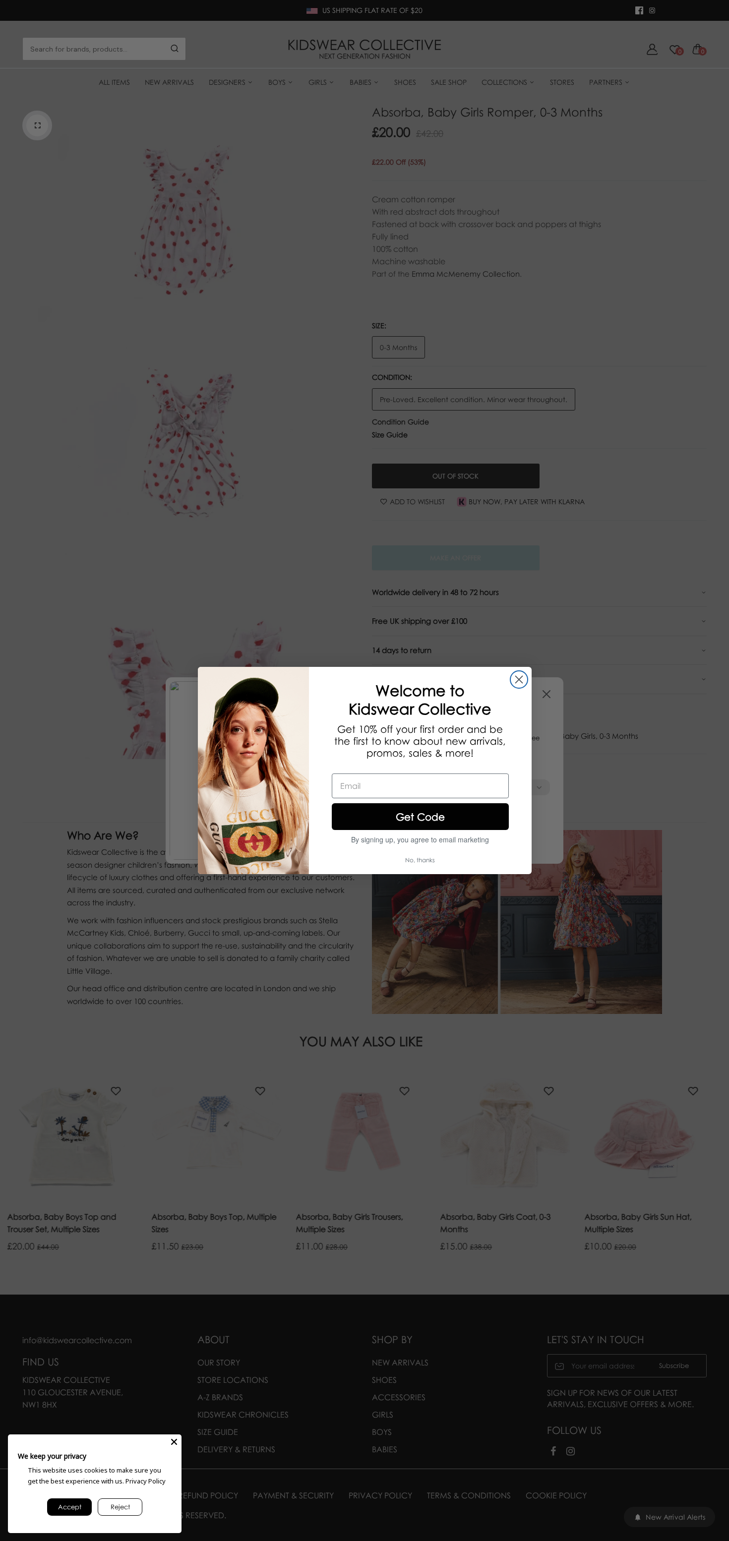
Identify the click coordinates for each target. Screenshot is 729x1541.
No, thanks (420, 860)
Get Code (420, 817)
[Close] (174, 1442)
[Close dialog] (519, 679)
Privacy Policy (145, 1481)
